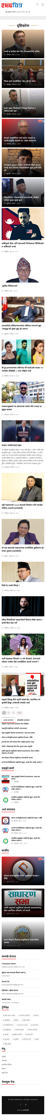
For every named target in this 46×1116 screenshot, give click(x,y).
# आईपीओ (6, 1020)
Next (20, 713)
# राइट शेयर (34, 1025)
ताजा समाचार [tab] (8, 720)
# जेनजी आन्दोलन (24, 1015)
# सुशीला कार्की (16, 1034)
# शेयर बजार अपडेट (9, 1015)
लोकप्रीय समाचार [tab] (23, 720)
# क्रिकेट (15, 1020)
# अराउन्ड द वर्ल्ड (22, 1025)
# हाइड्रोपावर (7, 1030)
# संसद (36, 1039)
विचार (4, 1068)
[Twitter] (26, 1104)
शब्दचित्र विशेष (6, 1064)
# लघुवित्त (16, 1039)
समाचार (4, 1060)
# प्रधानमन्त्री (29, 1034)
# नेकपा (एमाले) (32, 1030)
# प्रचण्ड (35, 1015)
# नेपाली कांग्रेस (19, 1030)
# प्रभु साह (6, 1039)
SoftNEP (26, 1110)
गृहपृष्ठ (4, 1056)
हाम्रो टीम (5, 1072)
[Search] (37, 4)
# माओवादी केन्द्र (8, 1025)
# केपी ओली (26, 1020)
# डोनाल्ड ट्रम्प (26, 1039)
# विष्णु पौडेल (7, 1044)
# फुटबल (5, 1034)
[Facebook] (20, 1104)
